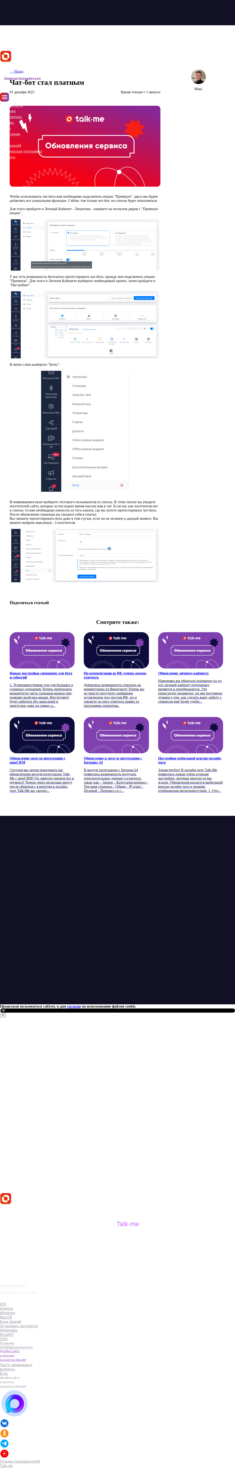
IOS (3, 1304)
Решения (8, 111)
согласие (74, 1006)
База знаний (10, 146)
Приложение (11, 117)
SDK (4, 1339)
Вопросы (7, 157)
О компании (10, 134)
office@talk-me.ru (19, 1264)
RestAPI (7, 1335)
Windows (7, 1313)
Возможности (11, 105)
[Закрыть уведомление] (3, 1015)
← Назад (16, 71)
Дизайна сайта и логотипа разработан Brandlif (13, 1356)
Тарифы (7, 123)
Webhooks (8, 1330)
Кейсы (5, 128)
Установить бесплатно (19, 1326)
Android (6, 1309)
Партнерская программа (21, 151)
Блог (4, 140)
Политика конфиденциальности (16, 1345)
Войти (6, 72)
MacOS (6, 1317)
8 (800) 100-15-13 (18, 1271)
